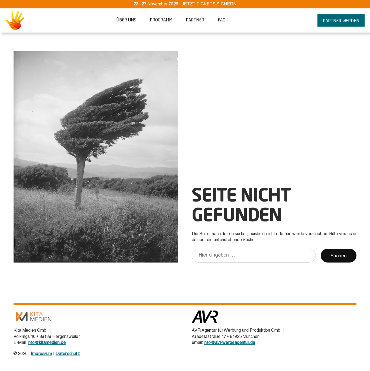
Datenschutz (68, 354)
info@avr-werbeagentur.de (229, 343)
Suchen (338, 256)
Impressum (41, 354)
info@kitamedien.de (47, 343)
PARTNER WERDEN (341, 21)
